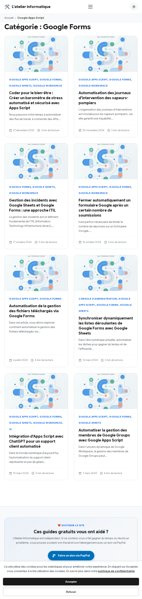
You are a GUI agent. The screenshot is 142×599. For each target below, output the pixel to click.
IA (10, 429)
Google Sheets (20, 85)
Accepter (71, 581)
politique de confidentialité (116, 571)
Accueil (8, 18)
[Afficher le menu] (90, 7)
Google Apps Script (23, 79)
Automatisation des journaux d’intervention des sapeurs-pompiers (105, 98)
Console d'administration (98, 298)
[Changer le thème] (134, 6)
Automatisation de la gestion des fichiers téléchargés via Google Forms (35, 311)
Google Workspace (47, 85)
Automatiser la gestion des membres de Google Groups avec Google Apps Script (104, 435)
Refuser (71, 591)
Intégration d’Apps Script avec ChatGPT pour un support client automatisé (36, 441)
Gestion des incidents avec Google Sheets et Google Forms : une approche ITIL (33, 205)
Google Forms (50, 79)
